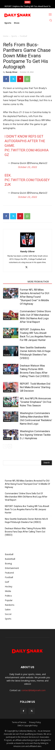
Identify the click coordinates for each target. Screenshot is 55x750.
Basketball (10, 558)
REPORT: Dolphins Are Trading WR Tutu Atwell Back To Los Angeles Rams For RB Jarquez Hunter (27, 509)
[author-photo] (27, 247)
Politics (8, 595)
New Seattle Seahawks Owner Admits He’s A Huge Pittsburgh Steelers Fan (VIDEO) (26, 520)
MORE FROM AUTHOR (38, 281)
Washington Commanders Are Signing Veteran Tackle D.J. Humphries (35, 435)
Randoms (9, 604)
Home (5, 36)
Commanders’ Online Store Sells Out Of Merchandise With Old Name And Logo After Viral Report (26, 496)
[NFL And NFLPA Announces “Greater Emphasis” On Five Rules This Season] (10, 402)
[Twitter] (13, 79)
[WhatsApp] (27, 79)
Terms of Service (19, 722)
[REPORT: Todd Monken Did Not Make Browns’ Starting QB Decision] (10, 387)
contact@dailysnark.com (33, 690)
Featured (9, 572)
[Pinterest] (20, 79)
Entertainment (12, 568)
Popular (9, 600)
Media (8, 591)
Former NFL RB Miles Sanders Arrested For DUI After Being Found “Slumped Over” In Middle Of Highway (34, 296)
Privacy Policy (35, 722)
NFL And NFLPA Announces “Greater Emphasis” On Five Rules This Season (35, 402)
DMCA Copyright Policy (27, 725)
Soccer (8, 614)
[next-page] (10, 446)
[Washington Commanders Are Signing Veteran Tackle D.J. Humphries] (10, 435)
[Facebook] (6, 79)
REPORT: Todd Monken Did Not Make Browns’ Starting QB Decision (35, 387)
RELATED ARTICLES (14, 281)
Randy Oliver (11, 72)
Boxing (8, 563)
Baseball (9, 554)
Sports (14, 36)
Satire (8, 609)
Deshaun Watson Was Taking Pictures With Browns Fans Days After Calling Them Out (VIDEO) (25, 531)
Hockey (8, 586)
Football (23, 36)
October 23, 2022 (27, 167)
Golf (7, 581)
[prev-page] (5, 446)
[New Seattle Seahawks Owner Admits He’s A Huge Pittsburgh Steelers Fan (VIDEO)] (10, 351)
